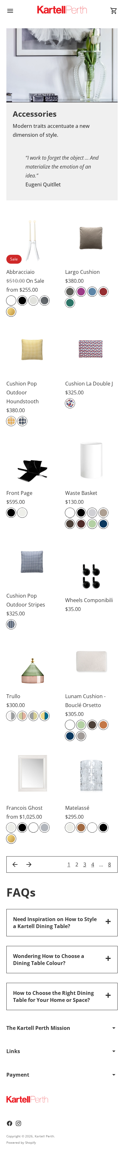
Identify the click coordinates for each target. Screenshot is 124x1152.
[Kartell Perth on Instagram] (18, 1123)
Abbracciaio (20, 271)
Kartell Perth (44, 1136)
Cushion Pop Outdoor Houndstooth (22, 392)
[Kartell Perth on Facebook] (9, 1123)
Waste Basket (81, 492)
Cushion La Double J (89, 383)
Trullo (13, 696)
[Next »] (29, 864)
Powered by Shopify (21, 1142)
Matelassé (77, 807)
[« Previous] (15, 864)
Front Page (19, 492)
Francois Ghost (24, 807)
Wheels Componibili (89, 600)
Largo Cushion (82, 271)
